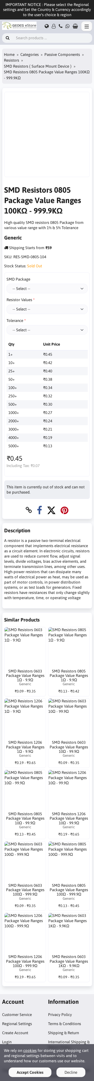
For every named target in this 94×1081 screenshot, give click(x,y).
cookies (30, 1050)
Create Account (15, 1033)
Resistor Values (19, 299)
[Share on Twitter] (51, 510)
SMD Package (18, 279)
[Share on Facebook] (39, 510)
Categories (29, 54)
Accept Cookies (30, 1072)
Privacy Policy (60, 1014)
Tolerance (15, 320)
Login (6, 1042)
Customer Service (17, 1014)
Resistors (11, 60)
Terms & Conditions (64, 1023)
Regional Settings (17, 1023)
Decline (70, 1072)
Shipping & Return (63, 1033)
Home (9, 54)
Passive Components (62, 54)
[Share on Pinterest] (64, 510)
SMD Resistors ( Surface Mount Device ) (38, 66)
